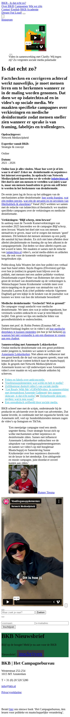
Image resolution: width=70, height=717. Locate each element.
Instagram (7, 19)
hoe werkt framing (52, 197)
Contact (5, 9)
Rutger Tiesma (46, 492)
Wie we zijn (35, 6)
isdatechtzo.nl (14, 252)
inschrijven (30, 653)
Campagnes (21, 6)
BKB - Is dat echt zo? (13, 2)
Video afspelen (66, 605)
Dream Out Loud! (11, 12)
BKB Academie (29, 9)
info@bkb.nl (8, 686)
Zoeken (2, 16)
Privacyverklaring (11, 692)
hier (11, 709)
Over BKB (7, 6)
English (15, 9)
